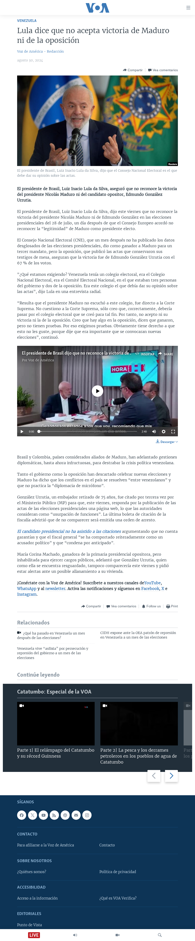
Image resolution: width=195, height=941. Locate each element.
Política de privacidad (117, 872)
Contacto (107, 845)
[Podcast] (65, 815)
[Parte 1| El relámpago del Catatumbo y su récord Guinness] (56, 723)
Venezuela (26, 21)
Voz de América (41, 360)
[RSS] (54, 815)
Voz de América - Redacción (40, 51)
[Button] (133, 70)
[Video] (117, 935)
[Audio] (75, 935)
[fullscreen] (173, 431)
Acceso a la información (37, 898)
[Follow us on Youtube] (43, 815)
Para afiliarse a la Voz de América (45, 845)
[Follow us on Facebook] (21, 815)
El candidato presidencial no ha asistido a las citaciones (69, 531)
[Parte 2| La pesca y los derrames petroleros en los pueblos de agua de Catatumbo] (139, 723)
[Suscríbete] (76, 815)
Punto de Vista (29, 925)
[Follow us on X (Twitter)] (32, 815)
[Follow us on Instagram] (86, 815)
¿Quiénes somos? (31, 872)
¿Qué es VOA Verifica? (117, 898)
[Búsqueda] (160, 935)
